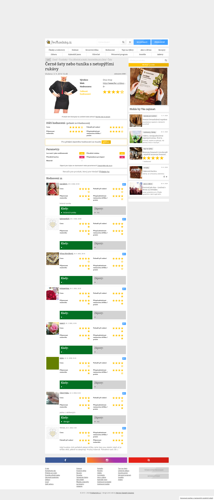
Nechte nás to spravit (102, 117)
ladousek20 (64, 218)
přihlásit (106, 142)
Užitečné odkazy (123, 471)
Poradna (79, 475)
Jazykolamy (80, 484)
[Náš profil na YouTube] (149, 460)
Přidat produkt (149, 65)
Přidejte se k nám (51, 473)
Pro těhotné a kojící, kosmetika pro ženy (87, 59)
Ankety (120, 480)
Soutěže (121, 477)
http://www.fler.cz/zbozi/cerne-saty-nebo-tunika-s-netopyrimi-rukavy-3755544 (114, 83)
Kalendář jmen (102, 480)
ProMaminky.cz (95, 493)
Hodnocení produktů (104, 482)
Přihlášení (159, 42)
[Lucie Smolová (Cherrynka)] (52, 398)
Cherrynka (64, 393)
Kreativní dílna (81, 471)
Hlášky (99, 473)
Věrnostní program (124, 475)
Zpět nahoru (49, 484)
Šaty (110, 59)
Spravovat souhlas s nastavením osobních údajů (196, 498)
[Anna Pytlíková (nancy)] (52, 328)
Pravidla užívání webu (52, 475)
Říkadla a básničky (82, 482)
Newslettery (154, 476)
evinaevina (64, 288)
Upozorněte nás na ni (104, 166)
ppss (62, 358)
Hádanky (79, 486)
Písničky (100, 471)
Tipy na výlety (122, 468)
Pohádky (100, 468)
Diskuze (79, 468)
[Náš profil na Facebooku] (65, 460)
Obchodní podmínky (52, 477)
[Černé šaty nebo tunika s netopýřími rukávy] (62, 94)
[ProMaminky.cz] (60, 42)
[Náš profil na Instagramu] (107, 460)
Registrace (142, 42)
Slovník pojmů (123, 473)
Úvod (54, 59)
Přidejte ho (104, 171)
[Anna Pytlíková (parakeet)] (52, 189)
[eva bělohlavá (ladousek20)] (52, 224)
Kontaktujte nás (50, 471)
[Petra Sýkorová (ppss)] (52, 363)
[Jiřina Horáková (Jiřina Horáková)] (52, 258)
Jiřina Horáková (66, 253)
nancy (62, 323)
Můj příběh (80, 480)
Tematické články (82, 477)
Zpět (48, 60)
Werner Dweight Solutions (125, 493)
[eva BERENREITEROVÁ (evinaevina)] (52, 293)
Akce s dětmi (101, 477)
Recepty (79, 473)
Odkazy (47, 480)
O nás (47, 468)
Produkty (63, 59)
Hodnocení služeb (103, 484)
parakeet (63, 184)
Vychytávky (101, 475)
